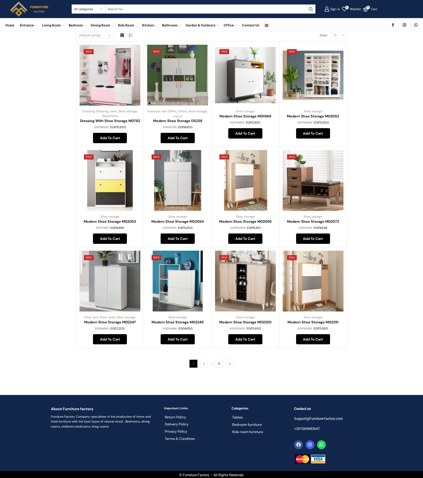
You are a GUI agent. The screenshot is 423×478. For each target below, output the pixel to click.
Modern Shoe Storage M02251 (313, 322)
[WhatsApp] (416, 25)
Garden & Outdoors (200, 25)
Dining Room (100, 25)
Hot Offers (169, 111)
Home (10, 25)
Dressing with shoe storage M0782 (110, 121)
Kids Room (126, 25)
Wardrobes (110, 116)
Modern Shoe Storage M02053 (110, 221)
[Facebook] (393, 25)
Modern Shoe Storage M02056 (245, 221)
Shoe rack (91, 317)
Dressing (89, 111)
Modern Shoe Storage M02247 (110, 322)
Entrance (27, 25)
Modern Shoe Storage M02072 (313, 221)
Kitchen (148, 25)
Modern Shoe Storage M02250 (245, 322)
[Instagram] (404, 25)
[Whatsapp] (321, 444)
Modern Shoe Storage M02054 (177, 221)
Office (229, 25)
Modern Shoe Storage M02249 (178, 322)
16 (219, 363)
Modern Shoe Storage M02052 (313, 116)
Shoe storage (127, 111)
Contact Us (250, 25)
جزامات (178, 116)
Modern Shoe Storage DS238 (177, 121)
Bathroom (169, 25)
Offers (182, 111)
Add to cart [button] (132, 76)
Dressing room (106, 111)
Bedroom (76, 25)
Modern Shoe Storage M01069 (245, 116)
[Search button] (310, 9)
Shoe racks (107, 317)
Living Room (51, 25)
